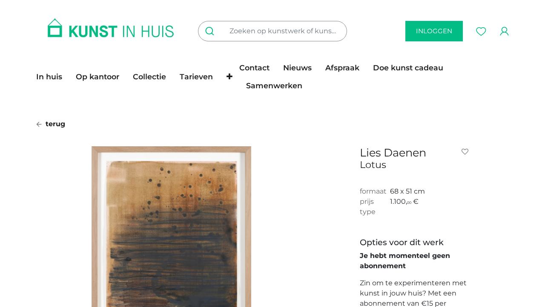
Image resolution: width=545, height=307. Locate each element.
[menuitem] (52, 77)
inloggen (434, 31)
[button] (229, 77)
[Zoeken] (211, 31)
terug (54, 124)
